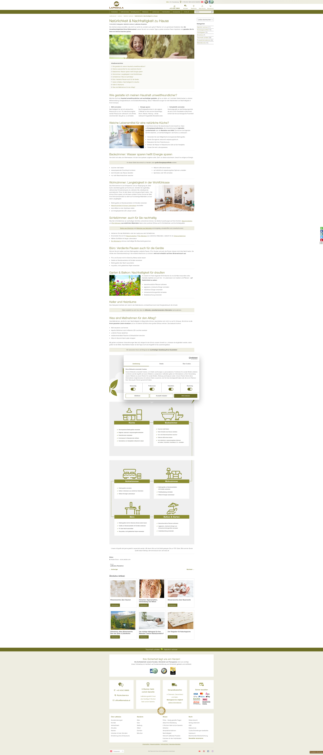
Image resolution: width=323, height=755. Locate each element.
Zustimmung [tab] (136, 363)
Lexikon (120, 16)
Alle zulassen (186, 396)
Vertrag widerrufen (194, 722)
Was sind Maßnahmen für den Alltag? (124, 87)
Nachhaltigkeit (167, 733)
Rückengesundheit (203, 30)
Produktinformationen (204, 40)
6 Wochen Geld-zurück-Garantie (173, 725)
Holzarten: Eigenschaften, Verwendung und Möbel (148, 601)
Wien (138, 720)
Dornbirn (139, 730)
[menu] (150, 12)
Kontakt (113, 722)
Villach (139, 728)
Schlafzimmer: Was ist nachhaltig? (123, 77)
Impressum (192, 733)
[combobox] (204, 11)
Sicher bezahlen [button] (201, 690)
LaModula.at (112, 16)
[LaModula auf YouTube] (199, 751)
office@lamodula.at (122, 700)
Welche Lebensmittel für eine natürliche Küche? (127, 69)
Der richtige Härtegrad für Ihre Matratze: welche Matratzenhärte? (151, 632)
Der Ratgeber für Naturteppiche (179, 631)
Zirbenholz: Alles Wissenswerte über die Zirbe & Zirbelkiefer (121, 632)
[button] (172, 2)
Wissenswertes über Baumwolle (179, 600)
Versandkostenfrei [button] (175, 690)
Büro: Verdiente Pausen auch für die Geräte (126, 79)
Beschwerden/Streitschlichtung (198, 736)
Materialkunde (201, 43)
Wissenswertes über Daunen (120, 600)
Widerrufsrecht (193, 720)
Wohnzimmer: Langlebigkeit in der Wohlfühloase (127, 74)
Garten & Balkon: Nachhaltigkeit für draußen (126, 82)
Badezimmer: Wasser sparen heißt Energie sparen (128, 71)
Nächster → (190, 569)
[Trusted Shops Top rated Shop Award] (173, 671)
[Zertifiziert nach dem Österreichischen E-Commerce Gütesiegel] (154, 670)
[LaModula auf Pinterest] (204, 751)
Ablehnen (137, 396)
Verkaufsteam (115, 725)
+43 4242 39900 (122, 690)
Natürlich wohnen (129, 16)
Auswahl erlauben (161, 396)
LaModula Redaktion (141, 24)
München (140, 733)
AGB (190, 725)
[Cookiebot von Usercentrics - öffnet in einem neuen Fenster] (190, 358)
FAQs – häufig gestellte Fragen (172, 720)
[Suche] (212, 12)
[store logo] (116, 5)
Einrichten (200, 35)
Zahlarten (165, 728)
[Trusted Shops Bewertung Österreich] (164, 671)
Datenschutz (192, 728)
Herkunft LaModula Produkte (171, 736)
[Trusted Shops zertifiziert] (206, 2)
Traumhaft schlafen (203, 37)
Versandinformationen (169, 730)
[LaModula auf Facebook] (208, 751)
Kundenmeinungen (117, 720)
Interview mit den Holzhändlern (172, 738)
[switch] (152, 389)
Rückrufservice (123, 695)
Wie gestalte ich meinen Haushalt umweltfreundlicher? (129, 66)
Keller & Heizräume (118, 84)
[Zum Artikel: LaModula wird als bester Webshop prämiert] (161, 711)
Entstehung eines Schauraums (120, 736)
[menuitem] (114, 12)
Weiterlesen (115, 605)
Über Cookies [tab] (187, 363)
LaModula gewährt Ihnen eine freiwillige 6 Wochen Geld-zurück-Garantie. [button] (148, 699)
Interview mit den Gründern (119, 733)
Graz (138, 722)
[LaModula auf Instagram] (212, 751)
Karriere (113, 730)
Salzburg (139, 725)
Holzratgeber (201, 32)
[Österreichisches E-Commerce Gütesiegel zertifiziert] (211, 2)
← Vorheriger (113, 569)
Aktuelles (114, 728)
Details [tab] (161, 363)
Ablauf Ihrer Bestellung (170, 722)
